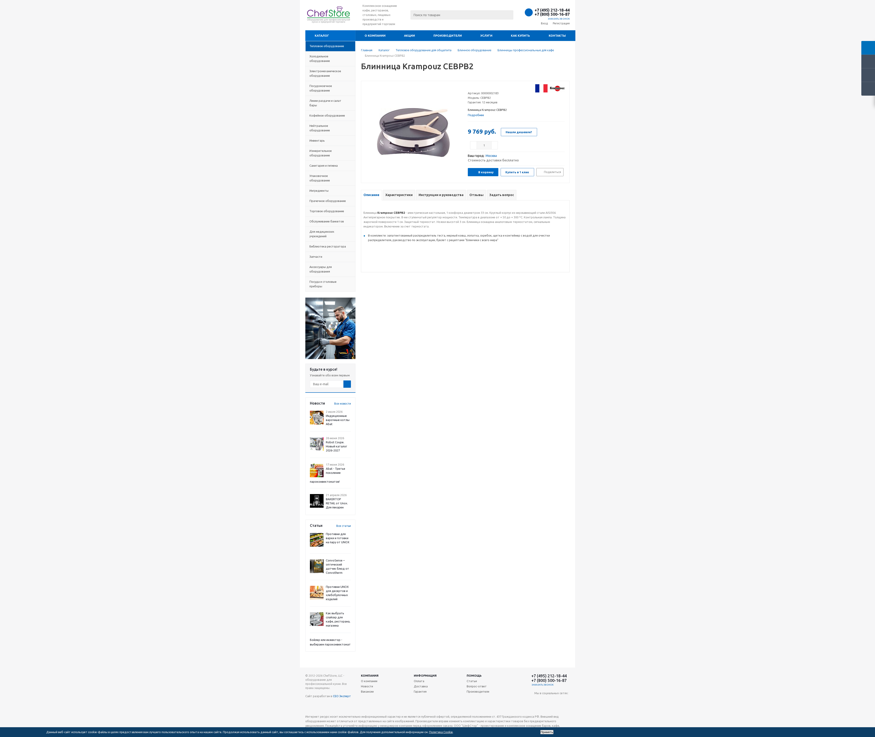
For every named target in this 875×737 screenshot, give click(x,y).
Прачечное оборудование (327, 200)
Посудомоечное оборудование (320, 88)
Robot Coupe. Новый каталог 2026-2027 (336, 446)
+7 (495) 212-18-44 (552, 10)
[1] (470, 87)
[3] (478, 87)
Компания (369, 675)
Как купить (520, 35)
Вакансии (367, 691)
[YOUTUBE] (537, 700)
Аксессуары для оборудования (320, 269)
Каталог (322, 35)
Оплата (419, 681)
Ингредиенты (319, 190)
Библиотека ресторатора (327, 246)
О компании (375, 35)
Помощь (474, 675)
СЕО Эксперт (342, 696)
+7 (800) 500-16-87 (552, 14)
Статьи (472, 681)
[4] (483, 87)
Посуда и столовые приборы (323, 284)
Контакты (557, 35)
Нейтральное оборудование (319, 128)
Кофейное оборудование (327, 115)
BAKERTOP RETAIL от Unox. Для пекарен (337, 503)
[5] (487, 87)
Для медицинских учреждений (321, 234)
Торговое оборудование (326, 211)
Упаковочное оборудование (319, 178)
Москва (491, 156)
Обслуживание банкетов (326, 221)
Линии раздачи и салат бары (325, 103)
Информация (425, 675)
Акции (409, 35)
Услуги (486, 35)
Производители (447, 35)
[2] (474, 87)
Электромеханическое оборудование (325, 73)
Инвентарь (317, 140)
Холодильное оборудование (319, 58)
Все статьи (343, 525)
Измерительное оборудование (320, 153)
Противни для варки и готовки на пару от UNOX (337, 538)
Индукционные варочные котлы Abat (338, 420)
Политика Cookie (441, 732)
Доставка (421, 686)
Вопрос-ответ (477, 686)
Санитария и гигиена (323, 165)
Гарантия (420, 691)
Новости (367, 686)
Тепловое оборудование (326, 46)
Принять (547, 732)
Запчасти (315, 256)
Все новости (342, 403)
